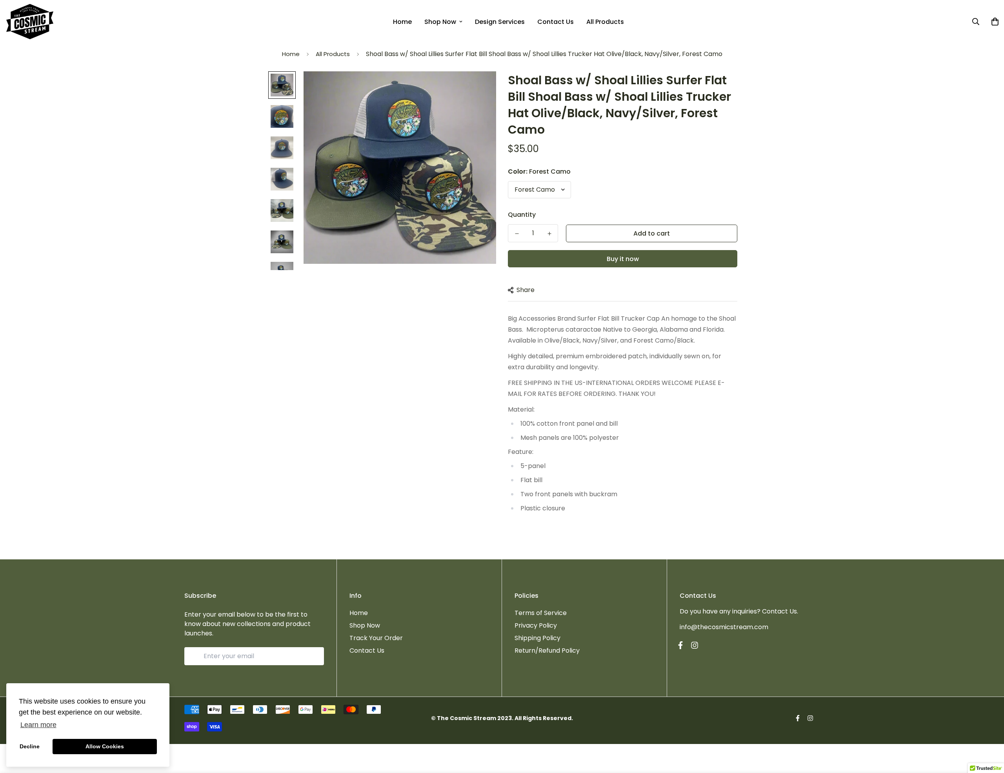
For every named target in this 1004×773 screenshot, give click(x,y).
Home (402, 21)
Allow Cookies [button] (104, 746)
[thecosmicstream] (29, 21)
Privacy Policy (536, 625)
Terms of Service (541, 612)
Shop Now (440, 21)
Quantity (522, 214)
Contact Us (555, 21)
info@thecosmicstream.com (724, 626)
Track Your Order (376, 637)
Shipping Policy (537, 637)
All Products (605, 21)
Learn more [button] (38, 725)
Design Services (500, 21)
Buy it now (623, 258)
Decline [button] (30, 746)
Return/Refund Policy (547, 650)
